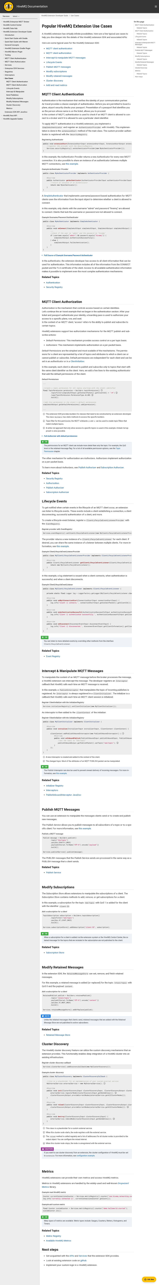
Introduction (9, 35)
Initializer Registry (54, 785)
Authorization (52, 483)
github (83, 1260)
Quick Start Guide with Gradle (16, 38)
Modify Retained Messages (17, 102)
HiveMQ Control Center (12, 25)
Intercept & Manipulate (15, 92)
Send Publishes (12, 95)
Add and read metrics (56, 85)
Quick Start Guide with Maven (16, 42)
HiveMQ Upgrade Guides (13, 119)
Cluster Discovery (13, 105)
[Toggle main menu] (156, 6)
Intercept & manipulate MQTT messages (66, 57)
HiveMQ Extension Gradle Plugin (17, 48)
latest (15, 16)
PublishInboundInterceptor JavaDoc (63, 795)
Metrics (9, 108)
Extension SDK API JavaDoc (16, 112)
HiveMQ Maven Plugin (13, 52)
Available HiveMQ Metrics (58, 1240)
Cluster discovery (54, 80)
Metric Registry (53, 1236)
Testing (8, 55)
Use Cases (9, 78)
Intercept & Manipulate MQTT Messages (145, 43)
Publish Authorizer (87, 467)
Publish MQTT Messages (143, 50)
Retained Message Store (58, 1035)
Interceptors (10, 75)
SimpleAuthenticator (53, 195)
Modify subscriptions (56, 71)
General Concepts (12, 45)
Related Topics (142, 28)
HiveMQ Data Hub (10, 28)
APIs (71, 1256)
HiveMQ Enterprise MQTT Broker (16, 22)
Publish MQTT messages (58, 67)
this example (72, 164)
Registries (9, 72)
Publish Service (53, 872)
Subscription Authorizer (112, 467)
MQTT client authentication (59, 48)
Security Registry (54, 287)
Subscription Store (55, 952)
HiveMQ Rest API (10, 116)
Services (8, 65)
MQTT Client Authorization (15, 62)
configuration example (86, 1156)
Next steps (139, 77)
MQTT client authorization (58, 53)
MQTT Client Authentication (15, 58)
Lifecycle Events (12, 88)
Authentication (53, 282)
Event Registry (53, 656)
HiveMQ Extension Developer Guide (17, 32)
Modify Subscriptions (14, 98)
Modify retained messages (59, 76)
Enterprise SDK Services (14, 68)
